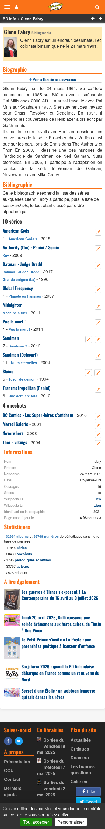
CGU (9, 770)
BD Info (9, 18)
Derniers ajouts (13, 791)
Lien (97, 498)
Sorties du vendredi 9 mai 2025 (51, 746)
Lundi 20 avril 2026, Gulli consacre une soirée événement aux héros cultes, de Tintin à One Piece (61, 624)
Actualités (81, 740)
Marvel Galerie (15, 424)
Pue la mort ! (14, 321)
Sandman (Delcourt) (20, 354)
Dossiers (80, 757)
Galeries (79, 781)
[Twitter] (20, 741)
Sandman (11, 338)
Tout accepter (36, 822)
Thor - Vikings (15, 442)
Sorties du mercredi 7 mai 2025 (51, 767)
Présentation (17, 761)
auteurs (23, 566)
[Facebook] (9, 741)
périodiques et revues (33, 560)
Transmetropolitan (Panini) (26, 388)
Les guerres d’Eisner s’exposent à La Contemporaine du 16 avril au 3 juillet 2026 (60, 595)
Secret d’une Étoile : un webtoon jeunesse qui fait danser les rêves (58, 694)
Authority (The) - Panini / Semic (31, 247)
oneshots (24, 553)
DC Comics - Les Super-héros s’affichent (38, 415)
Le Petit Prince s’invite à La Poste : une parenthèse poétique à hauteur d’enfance (58, 642)
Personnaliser (70, 822)
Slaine (8, 371)
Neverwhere (13, 433)
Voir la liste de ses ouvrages (54, 79)
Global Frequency (18, 288)
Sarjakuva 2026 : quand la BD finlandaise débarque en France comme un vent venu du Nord (60, 673)
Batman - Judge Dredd (22, 264)
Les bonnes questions (83, 769)
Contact (12, 779)
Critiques (80, 749)
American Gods (16, 230)
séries (22, 547)
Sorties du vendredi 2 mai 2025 (51, 788)
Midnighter (12, 305)
